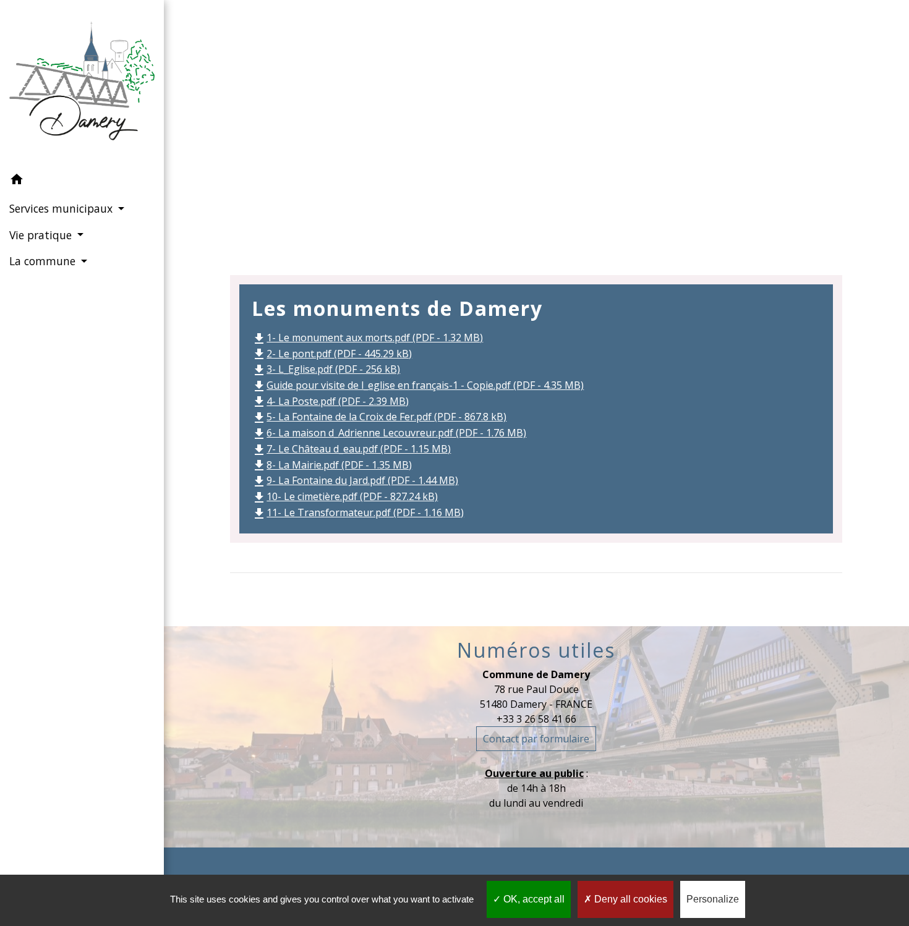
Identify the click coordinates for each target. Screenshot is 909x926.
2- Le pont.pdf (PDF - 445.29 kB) (332, 353)
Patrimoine (613, 130)
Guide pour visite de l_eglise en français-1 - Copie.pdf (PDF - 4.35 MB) (418, 385)
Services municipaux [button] (62, 208)
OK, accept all (533, 899)
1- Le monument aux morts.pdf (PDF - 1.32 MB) (367, 337)
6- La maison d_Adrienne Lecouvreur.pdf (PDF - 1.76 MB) (389, 433)
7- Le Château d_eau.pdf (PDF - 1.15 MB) (351, 449)
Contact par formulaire (536, 738)
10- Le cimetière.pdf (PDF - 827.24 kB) (345, 496)
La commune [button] (44, 260)
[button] (82, 181)
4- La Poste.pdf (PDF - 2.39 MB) (330, 401)
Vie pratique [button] (42, 234)
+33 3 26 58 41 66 (536, 719)
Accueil (447, 130)
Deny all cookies (629, 899)
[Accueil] (82, 83)
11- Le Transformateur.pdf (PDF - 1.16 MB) (358, 512)
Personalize (712, 899)
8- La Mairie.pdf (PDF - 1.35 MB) (332, 465)
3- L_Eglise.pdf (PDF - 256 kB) (326, 369)
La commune (524, 130)
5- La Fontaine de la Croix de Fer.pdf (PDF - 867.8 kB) (379, 416)
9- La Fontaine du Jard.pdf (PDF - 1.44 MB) (355, 480)
